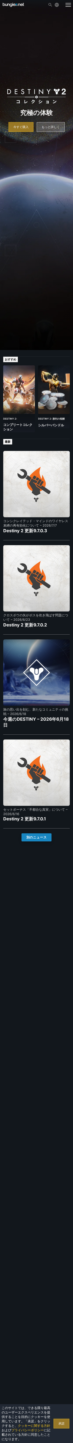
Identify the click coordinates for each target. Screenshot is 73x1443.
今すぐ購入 (21, 127)
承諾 (61, 1423)
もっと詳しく (51, 127)
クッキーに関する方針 (34, 1426)
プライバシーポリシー (27, 1430)
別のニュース (36, 837)
